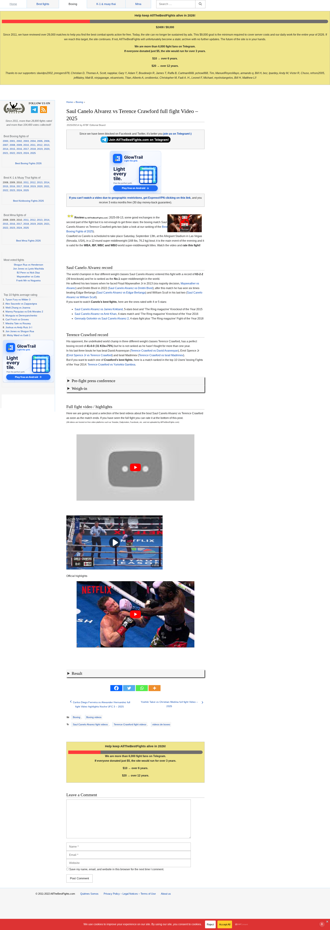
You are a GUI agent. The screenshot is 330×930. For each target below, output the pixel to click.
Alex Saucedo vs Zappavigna (21, 303)
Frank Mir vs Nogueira (28, 280)
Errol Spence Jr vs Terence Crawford (89, 355)
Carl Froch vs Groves (17, 319)
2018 (33, 149)
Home (13, 4)
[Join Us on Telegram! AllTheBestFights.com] (135, 141)
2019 (40, 149)
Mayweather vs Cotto (28, 276)
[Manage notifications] (322, 924)
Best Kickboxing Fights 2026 (28, 200)
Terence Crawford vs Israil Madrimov (161, 355)
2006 (47, 141)
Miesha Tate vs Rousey (18, 323)
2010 (26, 145)
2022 (12, 153)
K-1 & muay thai (106, 4)
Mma (138, 4)
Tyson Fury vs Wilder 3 (18, 299)
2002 (19, 141)
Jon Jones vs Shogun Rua (20, 331)
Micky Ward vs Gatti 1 (18, 335)
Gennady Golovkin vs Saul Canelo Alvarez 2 (102, 318)
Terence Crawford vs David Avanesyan (154, 350)
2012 (39, 145)
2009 (19, 145)
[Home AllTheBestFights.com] (14, 112)
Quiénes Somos (89, 893)
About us (166, 893)
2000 (5, 141)
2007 (5, 145)
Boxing (73, 4)
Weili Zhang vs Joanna (18, 307)
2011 (33, 145)
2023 (19, 153)
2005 (40, 141)
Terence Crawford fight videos (130, 724)
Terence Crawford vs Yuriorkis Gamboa (111, 364)
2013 (46, 145)
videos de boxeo (161, 724)
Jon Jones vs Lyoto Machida (28, 268)
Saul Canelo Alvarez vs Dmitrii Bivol (131, 288)
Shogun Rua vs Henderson (28, 264)
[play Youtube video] (135, 467)
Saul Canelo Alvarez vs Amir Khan (96, 313)
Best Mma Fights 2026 (28, 240)
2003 (26, 141)
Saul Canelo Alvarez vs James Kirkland (99, 309)
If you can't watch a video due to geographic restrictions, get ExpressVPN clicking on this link (130, 197)
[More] (154, 688)
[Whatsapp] (142, 688)
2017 (26, 149)
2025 (33, 153)
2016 (19, 149)
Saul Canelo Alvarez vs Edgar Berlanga (121, 292)
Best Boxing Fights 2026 (28, 163)
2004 (33, 141)
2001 (12, 141)
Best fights (42, 4)
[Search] (200, 4)
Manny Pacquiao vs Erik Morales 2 (24, 311)
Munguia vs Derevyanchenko (21, 315)
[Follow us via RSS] (44, 112)
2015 (12, 149)
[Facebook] (116, 688)
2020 (47, 149)
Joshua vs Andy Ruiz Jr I (19, 327)
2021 (5, 153)
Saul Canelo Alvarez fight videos (90, 724)
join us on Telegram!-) (177, 133)
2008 (12, 145)
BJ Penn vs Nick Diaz (28, 272)
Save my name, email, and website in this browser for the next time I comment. (116, 869)
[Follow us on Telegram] (35, 112)
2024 (26, 153)
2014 (5, 149)
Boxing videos (93, 717)
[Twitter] (129, 688)
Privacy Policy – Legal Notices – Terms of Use (130, 893)
